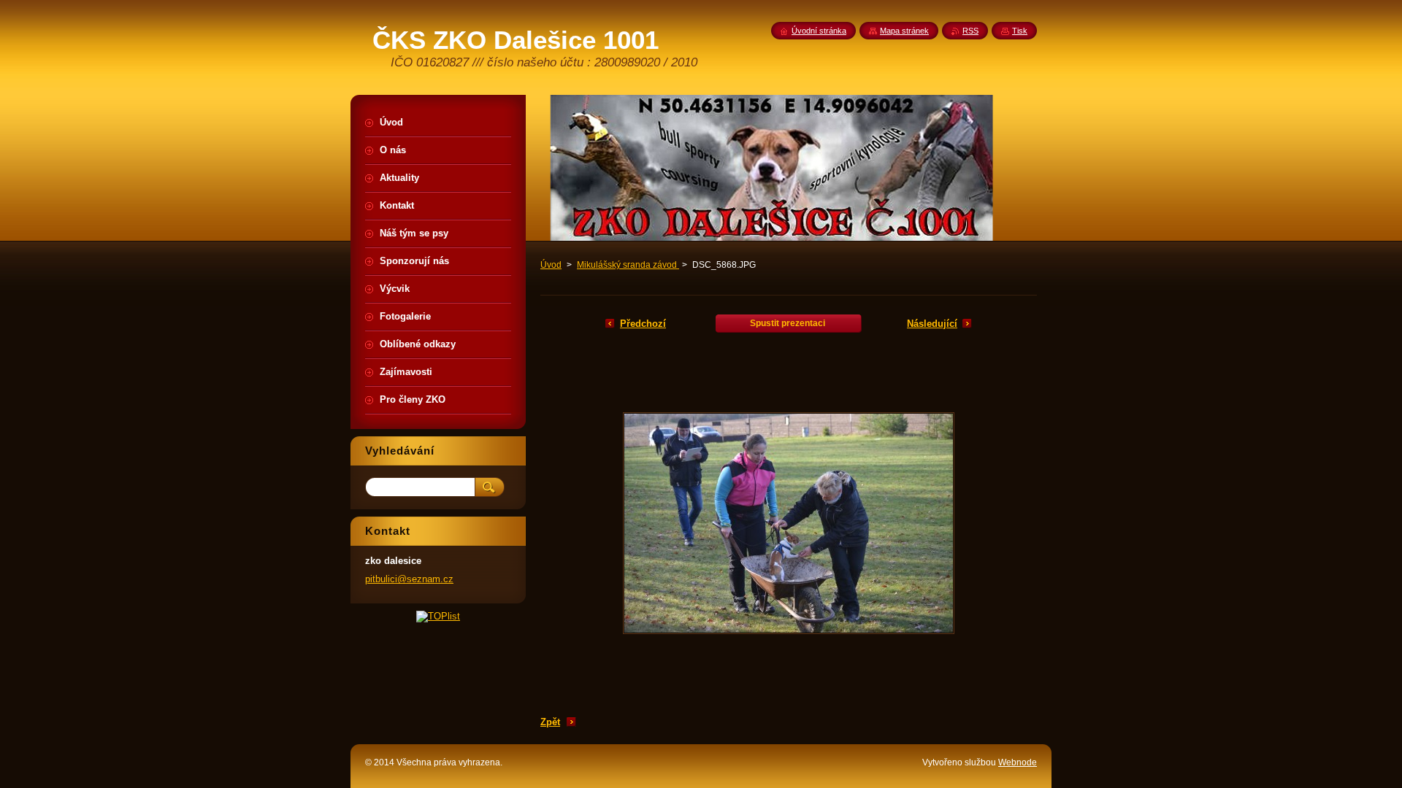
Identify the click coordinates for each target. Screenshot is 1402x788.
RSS (970, 30)
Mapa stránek (904, 30)
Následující (932, 323)
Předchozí (643, 323)
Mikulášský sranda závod (628, 264)
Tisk (1019, 30)
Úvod (551, 264)
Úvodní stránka (819, 30)
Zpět (550, 721)
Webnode (1017, 762)
